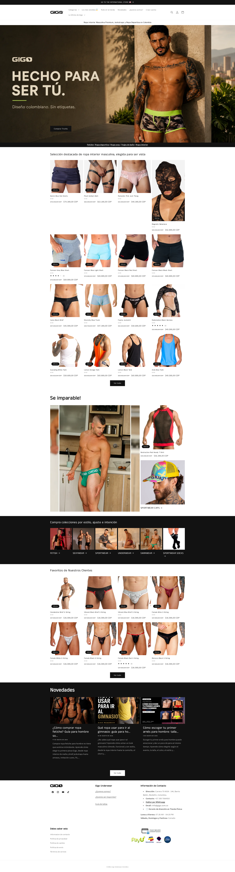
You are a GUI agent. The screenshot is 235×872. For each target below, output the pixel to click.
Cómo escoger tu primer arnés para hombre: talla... (161, 730)
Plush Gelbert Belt (91, 196)
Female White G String (59, 658)
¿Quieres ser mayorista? (105, 797)
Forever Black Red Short (127, 270)
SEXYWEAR (78, 553)
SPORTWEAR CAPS (150, 507)
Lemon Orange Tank (92, 370)
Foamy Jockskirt (124, 320)
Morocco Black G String (161, 658)
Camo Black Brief (57, 320)
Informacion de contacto (60, 834)
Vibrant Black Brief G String (95, 612)
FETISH (53, 553)
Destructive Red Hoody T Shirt (152, 452)
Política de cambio (57, 843)
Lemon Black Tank (125, 370)
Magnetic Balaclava (159, 224)
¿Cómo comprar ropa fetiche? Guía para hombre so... (71, 732)
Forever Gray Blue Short (59, 270)
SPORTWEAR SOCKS (173, 553)
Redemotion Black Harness (162, 320)
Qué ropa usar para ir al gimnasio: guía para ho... (114, 730)
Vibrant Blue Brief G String (128, 612)
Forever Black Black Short (162, 270)
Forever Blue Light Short (93, 270)
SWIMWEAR (146, 553)
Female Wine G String (160, 612)
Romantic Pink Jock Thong (128, 196)
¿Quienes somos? (103, 791)
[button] (73, 9)
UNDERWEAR (124, 553)
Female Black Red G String (128, 658)
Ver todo (117, 383)
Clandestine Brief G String (60, 612)
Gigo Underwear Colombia (120, 867)
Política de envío (56, 847)
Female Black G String (92, 658)
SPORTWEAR (101, 553)
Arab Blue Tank (158, 370)
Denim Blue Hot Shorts (59, 196)
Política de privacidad (58, 839)
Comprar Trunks (61, 128)
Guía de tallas (101, 804)
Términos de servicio (58, 852)
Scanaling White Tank (58, 370)
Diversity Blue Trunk (92, 320)
